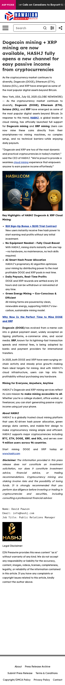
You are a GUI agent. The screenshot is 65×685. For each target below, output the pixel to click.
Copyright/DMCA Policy (17, 679)
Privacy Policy (42, 679)
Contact (57, 679)
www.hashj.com (11, 453)
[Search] (45, 28)
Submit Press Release (20, 673)
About (18, 666)
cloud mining (21, 162)
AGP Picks (8, 4)
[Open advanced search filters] (52, 28)
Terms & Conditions (47, 673)
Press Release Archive (37, 666)
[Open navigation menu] (5, 28)
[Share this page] (60, 28)
